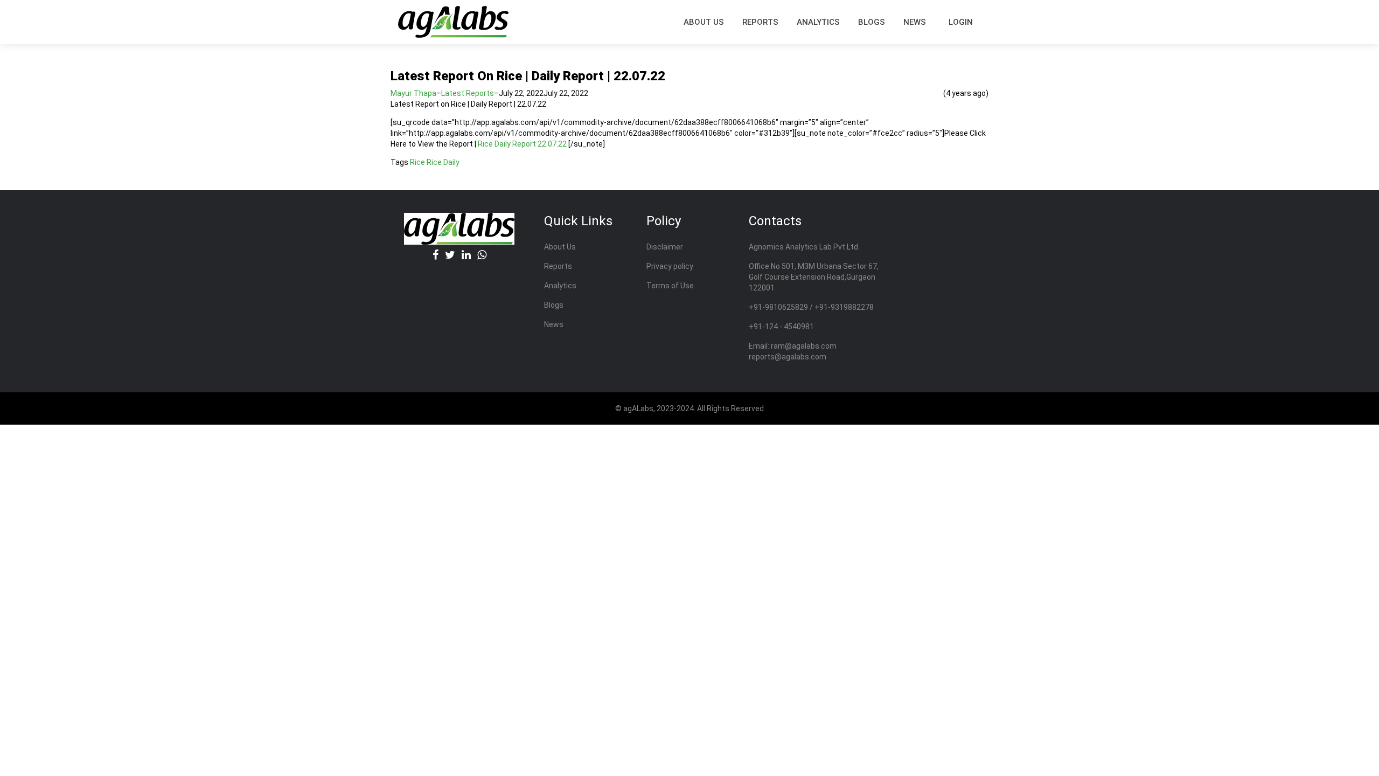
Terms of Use (670, 285)
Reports (558, 266)
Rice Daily (443, 162)
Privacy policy (669, 266)
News (914, 22)
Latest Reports (467, 93)
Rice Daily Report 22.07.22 (522, 144)
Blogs (871, 22)
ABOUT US (704, 22)
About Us (560, 246)
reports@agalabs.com (787, 356)
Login (961, 22)
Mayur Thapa (413, 93)
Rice (417, 162)
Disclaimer (664, 246)
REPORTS (760, 22)
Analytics (818, 22)
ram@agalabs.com (804, 346)
